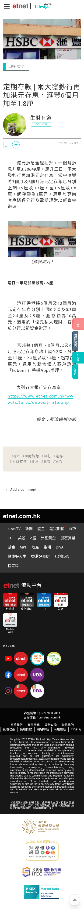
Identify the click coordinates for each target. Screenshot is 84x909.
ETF (10, 538)
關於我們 (16, 724)
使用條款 (26, 728)
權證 (73, 528)
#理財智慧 (30, 456)
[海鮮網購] (78, 341)
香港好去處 (40, 556)
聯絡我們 (68, 724)
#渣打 (46, 456)
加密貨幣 (67, 538)
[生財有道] (14, 124)
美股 (21, 538)
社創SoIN (61, 556)
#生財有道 (18, 461)
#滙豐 (46, 461)
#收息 (34, 461)
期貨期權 (56, 528)
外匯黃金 (48, 538)
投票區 (13, 565)
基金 (11, 547)
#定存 (58, 456)
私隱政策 (9, 728)
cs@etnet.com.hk (49, 717)
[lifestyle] (42, 6)
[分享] (16, 144)
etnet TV (14, 528)
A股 (33, 538)
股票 (41, 528)
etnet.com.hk (21, 515)
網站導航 (43, 728)
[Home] (20, 6)
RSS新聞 (76, 728)
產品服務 (34, 724)
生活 (47, 547)
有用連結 (60, 728)
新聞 (29, 528)
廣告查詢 (51, 724)
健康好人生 (17, 556)
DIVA (59, 547)
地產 (35, 547)
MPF (23, 547)
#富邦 (58, 461)
